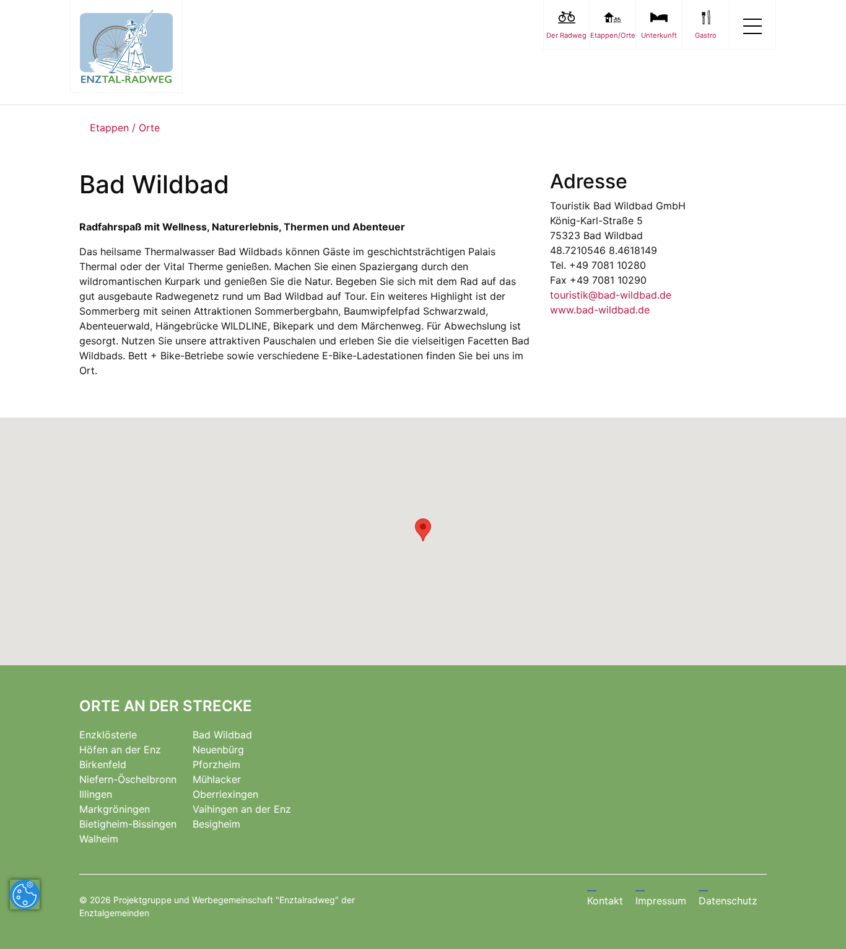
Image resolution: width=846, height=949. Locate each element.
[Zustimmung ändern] (25, 894)
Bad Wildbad (222, 734)
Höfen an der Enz (120, 749)
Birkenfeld (102, 764)
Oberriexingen (225, 794)
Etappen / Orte (125, 127)
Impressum (660, 900)
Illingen (95, 794)
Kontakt (605, 900)
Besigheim (216, 824)
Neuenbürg (218, 749)
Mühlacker (217, 779)
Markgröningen (114, 809)
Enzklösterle (108, 734)
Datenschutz (728, 900)
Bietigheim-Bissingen (128, 824)
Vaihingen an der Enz (242, 809)
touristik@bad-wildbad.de (610, 295)
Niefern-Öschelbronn (128, 779)
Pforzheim (216, 764)
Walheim (98, 839)
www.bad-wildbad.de (600, 310)
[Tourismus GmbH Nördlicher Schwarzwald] (126, 46)
